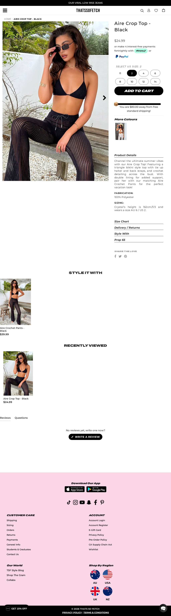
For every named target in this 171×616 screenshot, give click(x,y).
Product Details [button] (125, 155)
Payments (12, 540)
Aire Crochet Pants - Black (12, 329)
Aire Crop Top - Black (28, 19)
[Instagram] (75, 503)
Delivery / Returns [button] (127, 227)
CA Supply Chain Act (100, 544)
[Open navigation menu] (5, 10)
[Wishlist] (156, 10)
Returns (11, 535)
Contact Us (13, 554)
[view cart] (163, 10)
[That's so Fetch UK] (95, 591)
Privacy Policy (96, 535)
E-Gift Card (95, 530)
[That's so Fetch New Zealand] (107, 591)
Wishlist (93, 549)
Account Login (97, 520)
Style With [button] (121, 233)
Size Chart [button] (121, 221)
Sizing (10, 525)
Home (7, 19)
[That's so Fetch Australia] (95, 574)
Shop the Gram (16, 575)
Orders (10, 530)
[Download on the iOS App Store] (75, 491)
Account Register (98, 525)
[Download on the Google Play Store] (96, 491)
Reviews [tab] (5, 418)
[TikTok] (68, 503)
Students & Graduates (19, 549)
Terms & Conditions (96, 612)
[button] (148, 10)
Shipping (12, 520)
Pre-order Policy (98, 540)
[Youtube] (82, 503)
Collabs (11, 580)
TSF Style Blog (15, 570)
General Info (13, 544)
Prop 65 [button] (119, 239)
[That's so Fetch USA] (107, 574)
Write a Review (88, 437)
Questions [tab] (21, 418)
